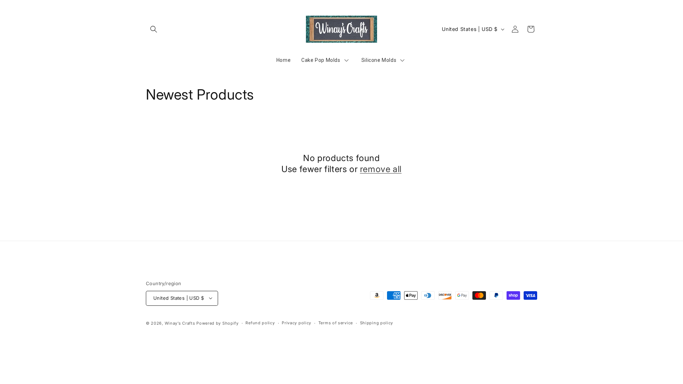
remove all (381, 169)
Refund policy (260, 322)
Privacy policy (296, 322)
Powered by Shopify (217, 322)
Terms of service (335, 322)
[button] (154, 29)
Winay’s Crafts (180, 322)
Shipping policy (376, 322)
